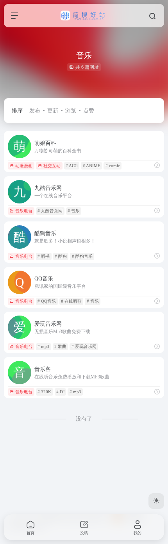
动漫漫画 (23, 165)
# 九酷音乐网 (50, 211)
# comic (112, 165)
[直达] (157, 165)
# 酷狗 (61, 256)
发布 (34, 111)
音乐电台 (23, 211)
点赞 (88, 111)
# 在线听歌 (71, 301)
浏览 (70, 111)
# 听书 (44, 256)
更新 (52, 111)
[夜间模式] (156, 501)
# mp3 (43, 346)
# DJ (60, 391)
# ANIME (91, 165)
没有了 (84, 419)
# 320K (44, 391)
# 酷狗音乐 (82, 256)
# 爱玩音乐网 (84, 346)
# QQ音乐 (47, 301)
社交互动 (52, 165)
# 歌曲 (60, 346)
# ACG (72, 165)
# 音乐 (74, 211)
